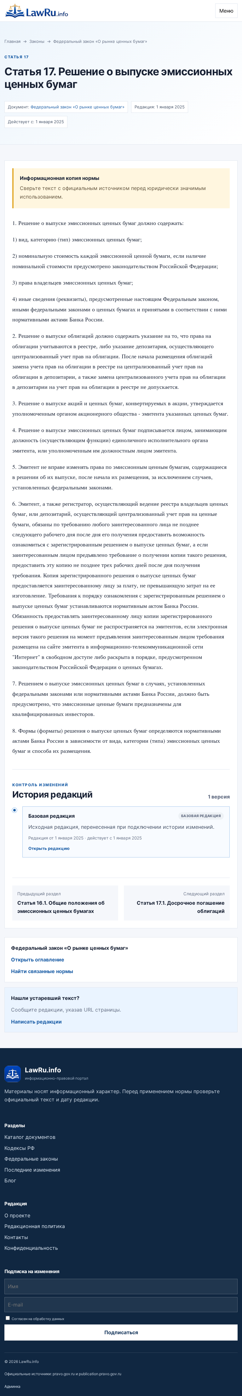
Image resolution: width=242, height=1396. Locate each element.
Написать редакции (36, 1021)
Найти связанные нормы (42, 971)
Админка (12, 1386)
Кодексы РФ (19, 1148)
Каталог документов (29, 1137)
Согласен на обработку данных (37, 1319)
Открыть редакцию (49, 848)
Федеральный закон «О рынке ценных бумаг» (100, 41)
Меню (226, 11)
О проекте (17, 1215)
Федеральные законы (31, 1159)
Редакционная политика (34, 1226)
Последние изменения (32, 1170)
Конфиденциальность (31, 1248)
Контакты (16, 1237)
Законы (36, 41)
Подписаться (121, 1332)
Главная (12, 41)
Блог (10, 1180)
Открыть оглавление (37, 959)
